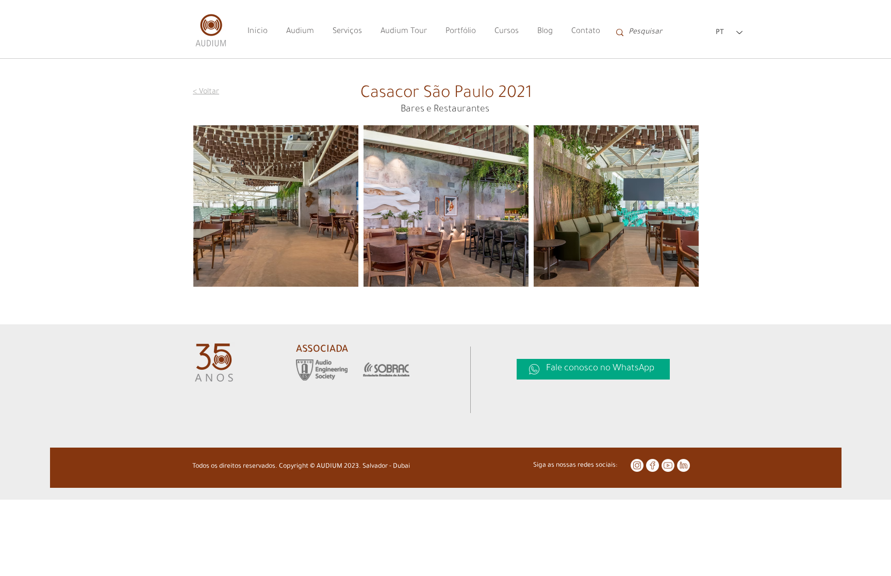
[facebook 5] (652, 465)
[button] (275, 206)
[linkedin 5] (683, 465)
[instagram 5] (637, 465)
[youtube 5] (668, 465)
